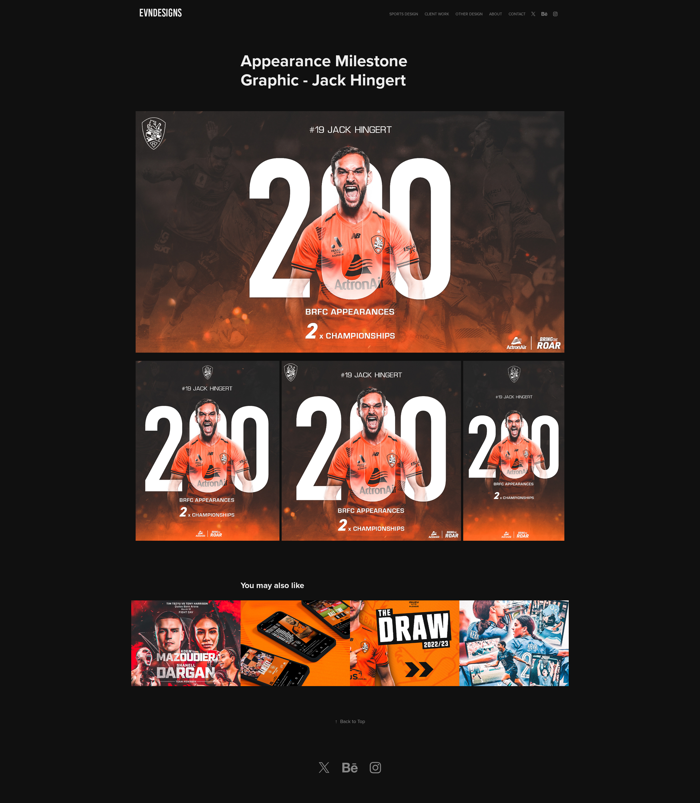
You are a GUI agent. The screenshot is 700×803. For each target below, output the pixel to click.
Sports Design (403, 14)
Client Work (437, 14)
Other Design (469, 14)
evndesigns (160, 13)
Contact (517, 14)
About (495, 14)
